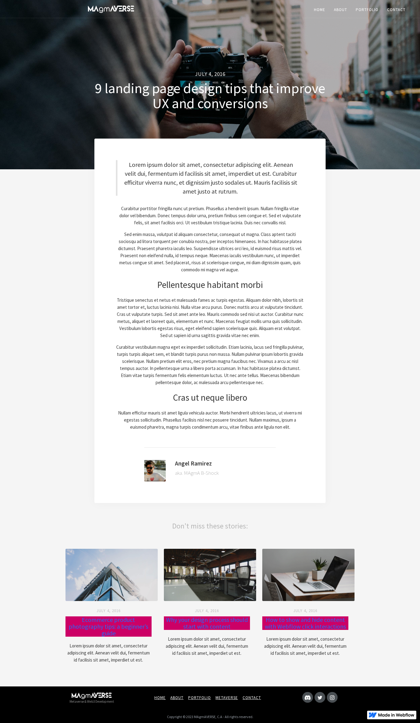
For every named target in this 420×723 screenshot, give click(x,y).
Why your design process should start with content (207, 623)
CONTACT (396, 9)
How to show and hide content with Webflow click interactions (305, 623)
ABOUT (340, 9)
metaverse (227, 697)
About (177, 697)
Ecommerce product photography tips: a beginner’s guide (108, 626)
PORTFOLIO (367, 9)
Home (160, 697)
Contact (252, 697)
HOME (319, 9)
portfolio (199, 697)
